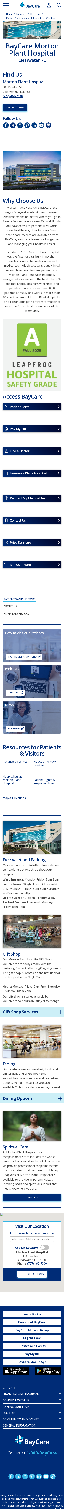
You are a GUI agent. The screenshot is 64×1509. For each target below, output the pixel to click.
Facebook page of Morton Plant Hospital (6, 125)
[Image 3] (32, 355)
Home (9, 14)
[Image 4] (48, 1371)
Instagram (20, 125)
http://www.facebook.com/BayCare (11, 1476)
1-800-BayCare (41, 1453)
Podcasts (48, 125)
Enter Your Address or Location (32, 1233)
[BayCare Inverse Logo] (32, 1440)
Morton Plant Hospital (18, 17)
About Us (10, 606)
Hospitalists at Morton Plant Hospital (12, 779)
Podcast (53, 1476)
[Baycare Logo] (30, 5)
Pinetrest (27, 125)
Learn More (14, 728)
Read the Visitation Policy (22, 656)
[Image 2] (32, 170)
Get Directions (15, 107)
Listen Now (13, 692)
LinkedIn (34, 125)
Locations (21, 14)
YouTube (41, 125)
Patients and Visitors (44, 17)
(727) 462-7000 (13, 96)
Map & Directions (14, 798)
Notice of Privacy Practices (44, 763)
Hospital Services (16, 614)
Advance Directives (15, 762)
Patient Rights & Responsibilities (44, 781)
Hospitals (35, 14)
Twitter (13, 125)
